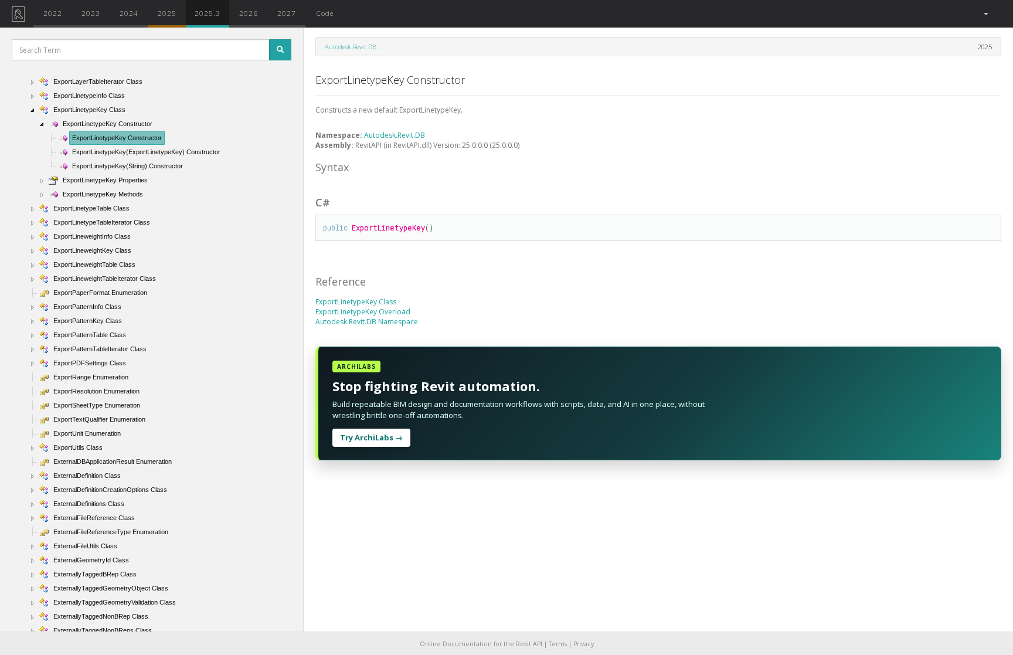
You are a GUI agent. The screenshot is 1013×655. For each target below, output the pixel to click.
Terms (558, 644)
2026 (248, 13)
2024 (129, 13)
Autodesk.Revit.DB (350, 46)
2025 (167, 13)
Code (325, 13)
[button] (985, 14)
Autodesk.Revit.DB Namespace (366, 322)
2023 (90, 13)
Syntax (332, 167)
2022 (52, 13)
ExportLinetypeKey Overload (362, 312)
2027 (286, 13)
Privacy (583, 644)
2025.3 (207, 13)
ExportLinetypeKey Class (355, 302)
